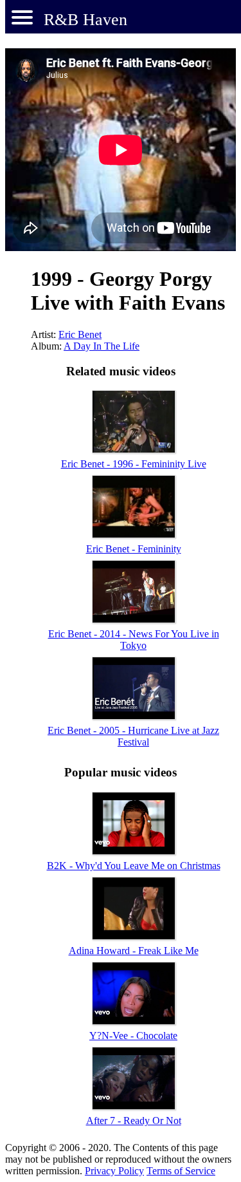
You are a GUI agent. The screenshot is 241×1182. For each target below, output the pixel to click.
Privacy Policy (114, 1170)
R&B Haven (85, 19)
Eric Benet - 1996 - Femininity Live (133, 463)
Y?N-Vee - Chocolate (133, 1035)
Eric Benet (80, 334)
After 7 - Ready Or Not (133, 1120)
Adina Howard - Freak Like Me (134, 950)
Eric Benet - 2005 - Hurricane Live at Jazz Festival (133, 736)
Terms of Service (181, 1170)
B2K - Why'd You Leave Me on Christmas (133, 865)
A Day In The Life (101, 346)
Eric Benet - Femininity (133, 548)
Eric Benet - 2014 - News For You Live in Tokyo (133, 639)
